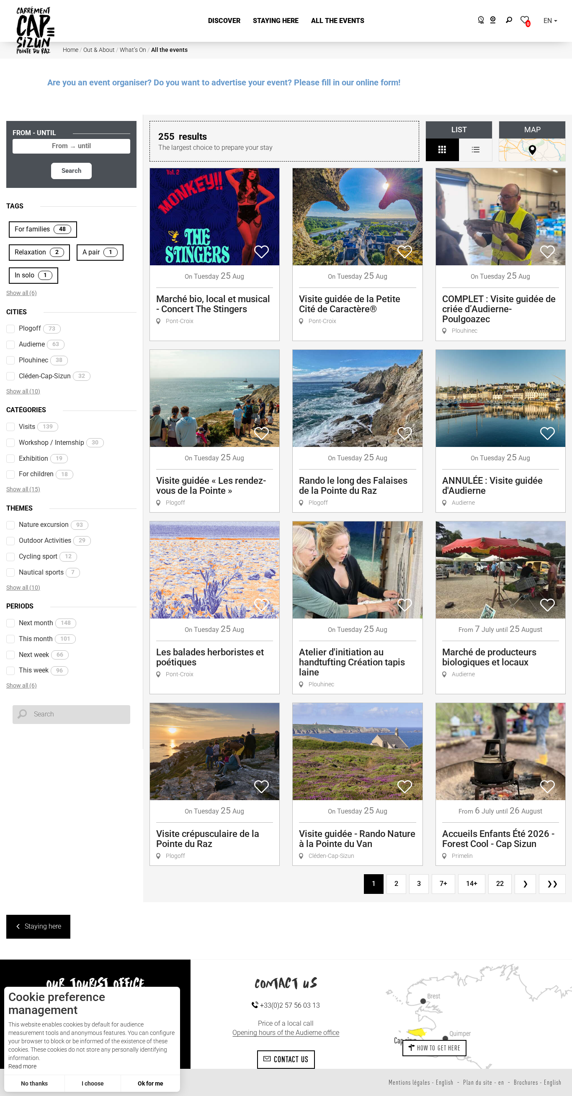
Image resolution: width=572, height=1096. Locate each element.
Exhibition (40, 458)
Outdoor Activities (52, 540)
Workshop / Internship (58, 443)
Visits (36, 427)
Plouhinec (40, 360)
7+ (443, 884)
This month (44, 639)
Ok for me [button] (150, 1083)
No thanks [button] (34, 1083)
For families (40, 229)
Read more (22, 1066)
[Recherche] (510, 21)
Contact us (290, 1059)
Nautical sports (47, 572)
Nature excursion (51, 525)
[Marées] (479, 21)
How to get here (438, 1048)
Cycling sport (45, 556)
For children (43, 474)
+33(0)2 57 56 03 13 (289, 1005)
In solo (31, 275)
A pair (97, 252)
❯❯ (552, 884)
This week (41, 670)
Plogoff (37, 328)
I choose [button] (93, 1083)
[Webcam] (497, 21)
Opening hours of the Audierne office (285, 1033)
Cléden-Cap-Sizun (52, 376)
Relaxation (37, 252)
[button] (224, 21)
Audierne (39, 344)
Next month (45, 623)
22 (500, 884)
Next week (41, 655)
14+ (471, 884)
